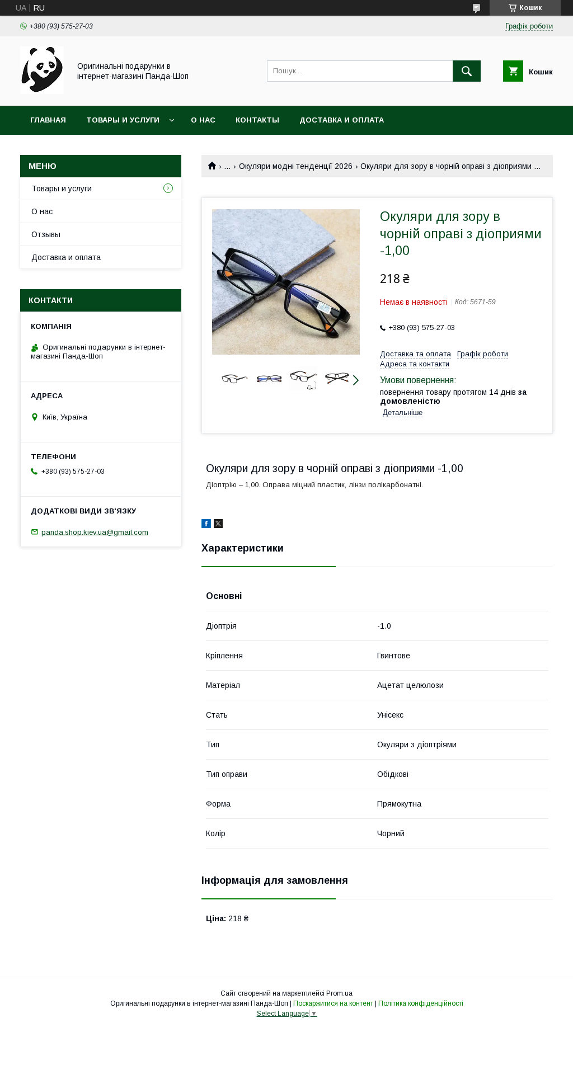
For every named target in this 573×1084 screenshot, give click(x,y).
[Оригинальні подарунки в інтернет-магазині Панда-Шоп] (42, 91)
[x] (218, 525)
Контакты (257, 120)
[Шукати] (467, 71)
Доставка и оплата (341, 120)
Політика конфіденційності (420, 1003)
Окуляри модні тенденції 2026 (296, 166)
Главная (48, 120)
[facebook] (206, 525)
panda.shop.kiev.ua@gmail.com (94, 531)
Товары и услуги (122, 120)
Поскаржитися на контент (333, 1003)
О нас (203, 120)
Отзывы (45, 234)
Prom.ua (339, 993)
